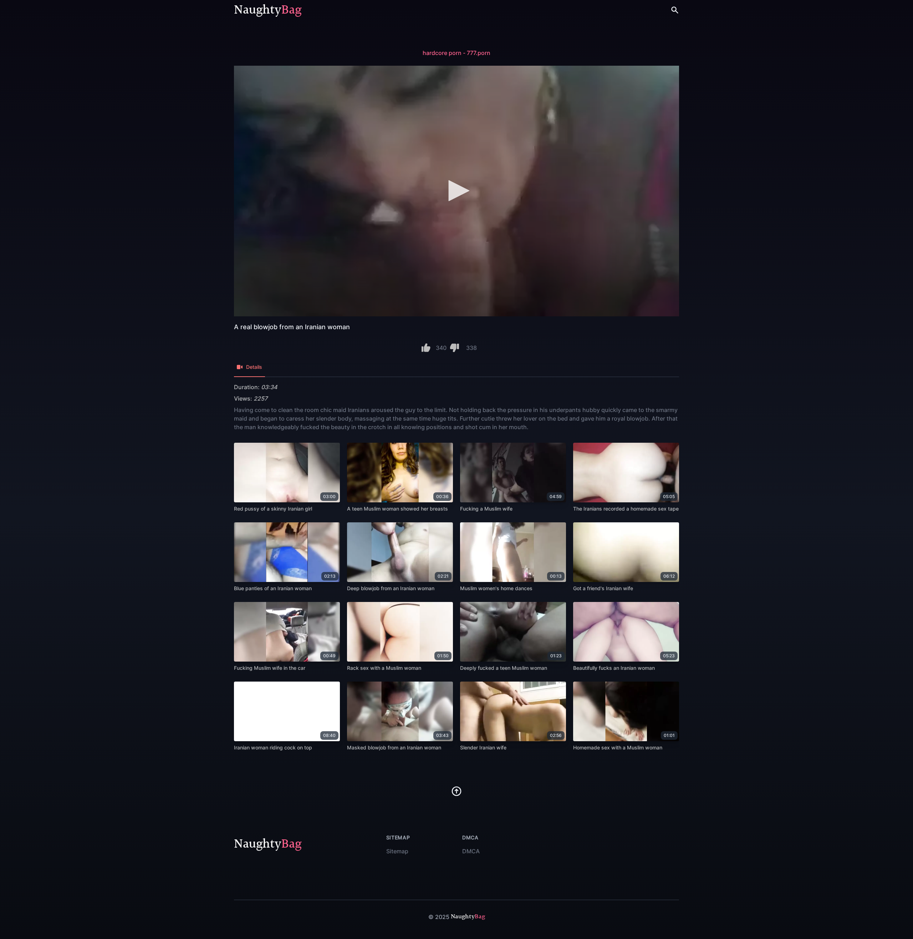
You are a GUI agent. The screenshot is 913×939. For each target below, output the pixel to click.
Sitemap (397, 851)
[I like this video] (426, 347)
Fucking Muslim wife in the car (269, 668)
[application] (456, 191)
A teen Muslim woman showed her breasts (397, 509)
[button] (456, 190)
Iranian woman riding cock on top (273, 747)
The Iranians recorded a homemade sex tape (626, 509)
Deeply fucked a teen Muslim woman (503, 668)
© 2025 (438, 916)
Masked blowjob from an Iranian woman (394, 747)
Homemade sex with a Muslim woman (617, 747)
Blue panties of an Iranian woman (273, 588)
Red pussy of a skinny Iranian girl (273, 509)
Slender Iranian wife (483, 747)
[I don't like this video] (454, 347)
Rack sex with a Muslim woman (384, 668)
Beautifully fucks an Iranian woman (614, 668)
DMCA (471, 851)
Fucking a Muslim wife (486, 509)
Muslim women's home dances (496, 588)
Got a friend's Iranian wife (603, 588)
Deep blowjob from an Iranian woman (390, 588)
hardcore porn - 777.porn (456, 52)
